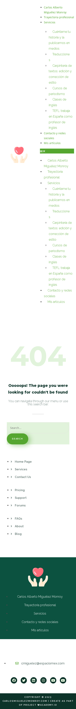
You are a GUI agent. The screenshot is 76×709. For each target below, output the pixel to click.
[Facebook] (14, 680)
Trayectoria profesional (59, 17)
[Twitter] (24, 680)
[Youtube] (53, 680)
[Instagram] (43, 680)
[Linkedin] (33, 680)
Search (17, 439)
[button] (57, 151)
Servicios (49, 22)
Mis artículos (52, 143)
